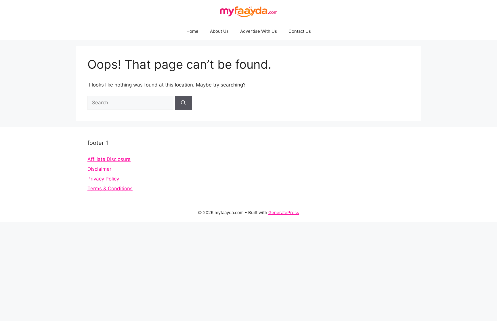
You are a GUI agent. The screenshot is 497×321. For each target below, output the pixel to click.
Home (192, 31)
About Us (219, 31)
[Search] (183, 103)
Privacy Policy (103, 179)
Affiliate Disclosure (109, 159)
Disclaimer (99, 169)
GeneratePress (283, 212)
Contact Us (299, 31)
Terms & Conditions (110, 188)
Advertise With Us (258, 31)
